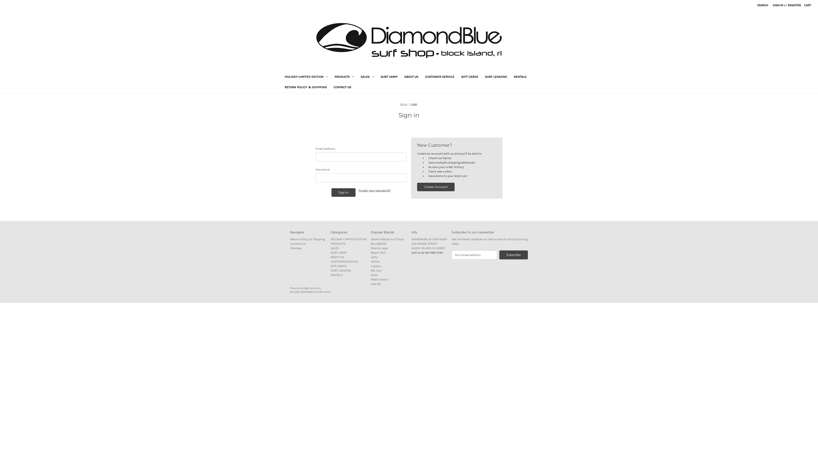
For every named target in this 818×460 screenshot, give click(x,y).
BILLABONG (378, 244)
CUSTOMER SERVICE (439, 77)
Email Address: (325, 149)
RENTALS (520, 77)
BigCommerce (312, 288)
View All (376, 284)
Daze (374, 275)
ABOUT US (411, 77)
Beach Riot (378, 252)
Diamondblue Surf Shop (387, 239)
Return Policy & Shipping (306, 87)
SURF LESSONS (496, 77)
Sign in (778, 5)
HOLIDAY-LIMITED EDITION (304, 77)
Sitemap (296, 248)
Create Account (436, 187)
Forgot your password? (375, 190)
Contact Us (342, 87)
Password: (322, 169)
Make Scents (380, 279)
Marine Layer (380, 248)
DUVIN (375, 261)
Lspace (376, 266)
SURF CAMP (389, 77)
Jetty (374, 257)
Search (762, 5)
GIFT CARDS (469, 77)
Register (794, 5)
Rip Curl (376, 270)
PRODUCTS (342, 77)
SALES (365, 77)
